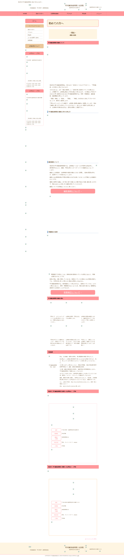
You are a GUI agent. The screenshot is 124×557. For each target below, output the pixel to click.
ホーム (34, 21)
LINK (78, 555)
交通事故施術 (54, 13)
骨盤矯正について (72, 292)
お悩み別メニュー (34, 46)
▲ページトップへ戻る (90, 538)
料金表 (84, 13)
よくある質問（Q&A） (33, 37)
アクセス (69, 13)
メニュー (99, 13)
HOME (25, 13)
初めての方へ (40, 13)
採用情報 (30, 40)
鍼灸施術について (72, 191)
